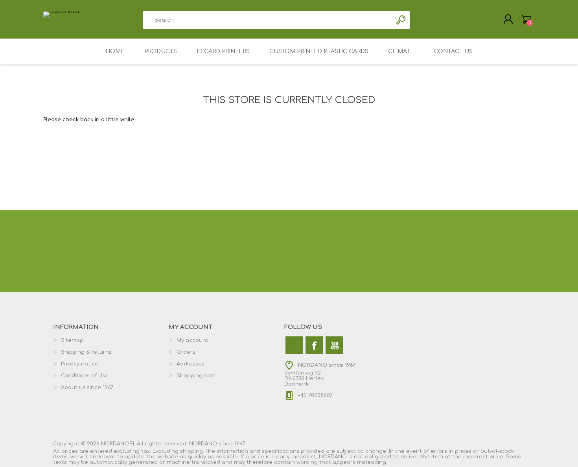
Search (401, 20)
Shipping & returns (86, 352)
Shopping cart (196, 375)
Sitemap (72, 340)
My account (192, 340)
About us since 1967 (87, 387)
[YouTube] (334, 345)
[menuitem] (111, 340)
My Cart (526, 19)
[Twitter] (294, 345)
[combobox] (267, 20)
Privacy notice (79, 364)
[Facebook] (314, 345)
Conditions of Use (85, 375)
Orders (186, 352)
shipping (191, 451)
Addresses (190, 364)
